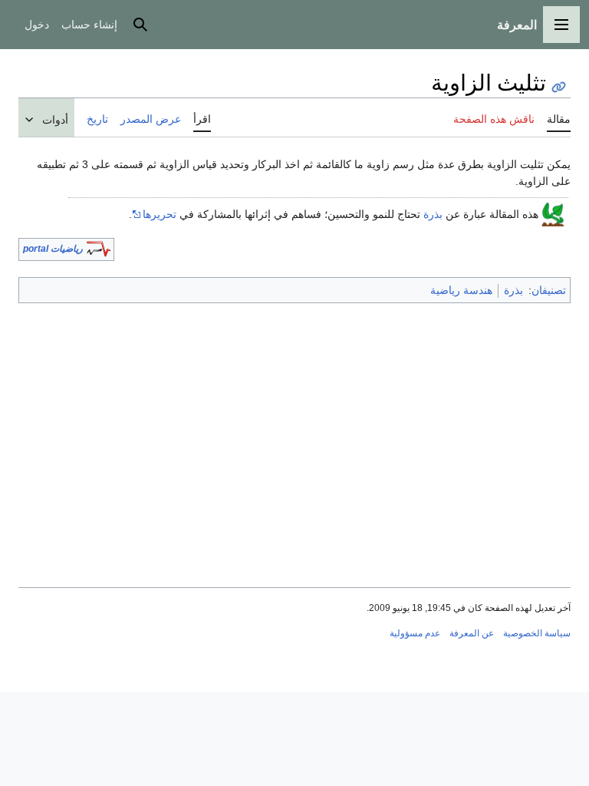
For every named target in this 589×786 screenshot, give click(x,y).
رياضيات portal (53, 248)
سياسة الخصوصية (537, 633)
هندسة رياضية (461, 290)
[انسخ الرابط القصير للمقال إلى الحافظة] (558, 87)
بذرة (433, 214)
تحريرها (159, 214)
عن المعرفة (471, 633)
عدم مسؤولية (415, 633)
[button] (561, 24)
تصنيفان (548, 290)
